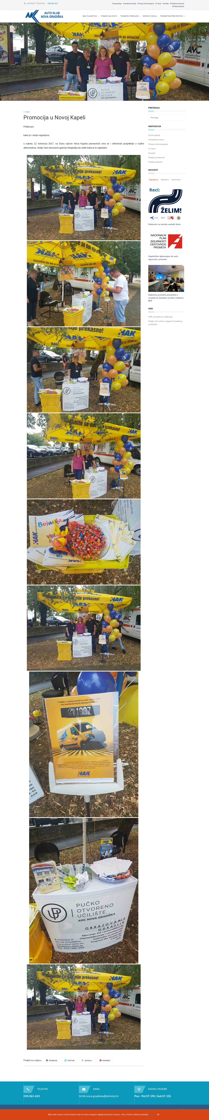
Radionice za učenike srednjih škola (164, 224)
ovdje (151, 1114)
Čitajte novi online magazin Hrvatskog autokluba (165, 322)
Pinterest (106, 1060)
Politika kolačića (178, 6)
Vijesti (27, 112)
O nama (158, 3)
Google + (88, 1060)
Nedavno (165, 179)
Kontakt (166, 3)
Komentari (176, 179)
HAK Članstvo (89, 16)
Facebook (53, 1060)
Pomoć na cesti (109, 16)
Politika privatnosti (177, 3)
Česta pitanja (117, 3)
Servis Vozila (150, 16)
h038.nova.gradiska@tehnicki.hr (99, 1096)
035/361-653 (53, 3)
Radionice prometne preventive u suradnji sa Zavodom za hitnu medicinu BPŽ (166, 298)
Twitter (70, 1060)
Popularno (153, 179)
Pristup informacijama (146, 3)
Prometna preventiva (171, 16)
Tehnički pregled (129, 16)
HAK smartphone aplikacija (160, 317)
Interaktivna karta (129, 3)
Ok (158, 1114)
